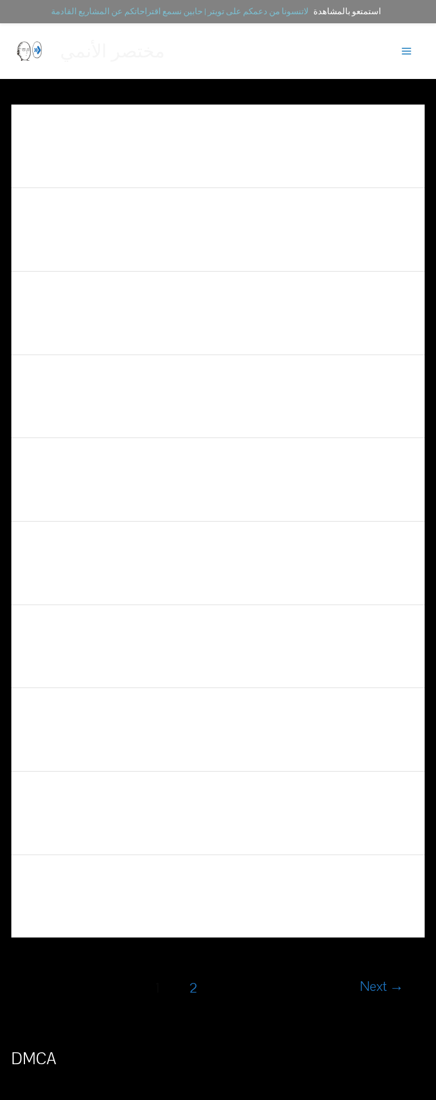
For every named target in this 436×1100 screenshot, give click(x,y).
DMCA (33, 1059)
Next (382, 986)
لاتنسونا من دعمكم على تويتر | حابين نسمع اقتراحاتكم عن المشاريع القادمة (180, 11)
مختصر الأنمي (112, 51)
